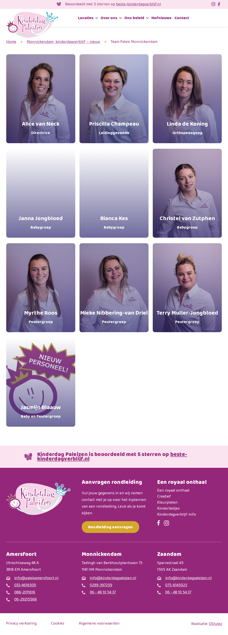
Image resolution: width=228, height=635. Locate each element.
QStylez (215, 624)
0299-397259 (101, 586)
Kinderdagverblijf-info (176, 515)
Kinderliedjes (168, 509)
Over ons (109, 18)
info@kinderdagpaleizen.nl (113, 578)
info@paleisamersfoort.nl (36, 578)
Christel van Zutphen (187, 222)
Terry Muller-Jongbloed (187, 317)
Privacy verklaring (21, 624)
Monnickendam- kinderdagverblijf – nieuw (63, 42)
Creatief (164, 497)
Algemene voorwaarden (99, 624)
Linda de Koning (187, 128)
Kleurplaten (167, 503)
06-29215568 (25, 600)
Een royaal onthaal (173, 491)
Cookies (57, 624)
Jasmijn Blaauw (40, 411)
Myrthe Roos (40, 317)
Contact (182, 18)
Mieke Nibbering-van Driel (114, 317)
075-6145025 (176, 586)
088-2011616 (24, 593)
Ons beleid (134, 18)
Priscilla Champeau (114, 128)
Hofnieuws (161, 18)
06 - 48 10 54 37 (103, 593)
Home (11, 42)
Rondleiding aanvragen (110, 527)
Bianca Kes (114, 222)
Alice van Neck (40, 128)
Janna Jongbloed (40, 222)
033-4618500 (25, 586)
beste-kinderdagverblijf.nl (138, 4)
